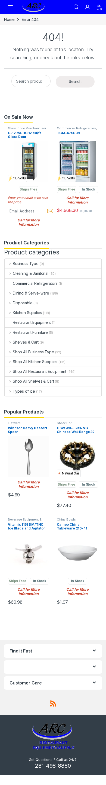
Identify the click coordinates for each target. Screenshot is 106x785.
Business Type (26, 263)
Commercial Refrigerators (76, 128)
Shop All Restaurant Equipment (39, 371)
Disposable (22, 303)
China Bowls (66, 519)
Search (76, 7)
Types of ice (24, 391)
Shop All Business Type (33, 352)
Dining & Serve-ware (31, 293)
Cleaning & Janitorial (30, 273)
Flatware (14, 423)
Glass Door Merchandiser (27, 128)
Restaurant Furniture (30, 332)
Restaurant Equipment (32, 322)
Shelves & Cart (26, 342)
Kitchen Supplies (27, 312)
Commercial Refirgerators (35, 283)
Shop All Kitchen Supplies (35, 361)
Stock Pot (64, 423)
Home (9, 19)
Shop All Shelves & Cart (33, 381)
